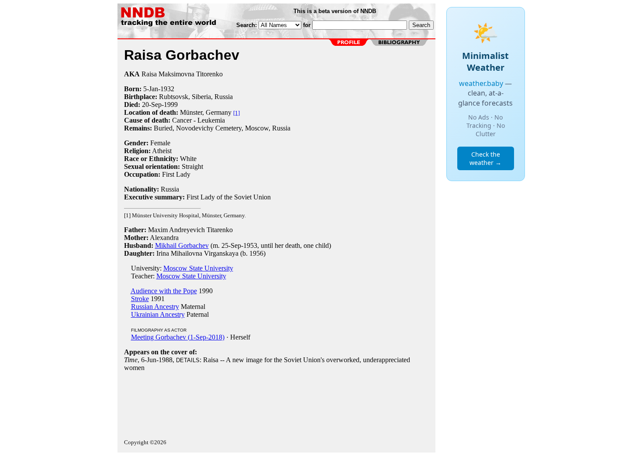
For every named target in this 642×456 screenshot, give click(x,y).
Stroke (140, 298)
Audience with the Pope (164, 291)
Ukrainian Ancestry (158, 314)
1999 (171, 104)
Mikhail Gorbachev (182, 245)
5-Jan (150, 89)
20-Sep (152, 104)
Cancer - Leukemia (198, 120)
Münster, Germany (205, 112)
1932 (167, 89)
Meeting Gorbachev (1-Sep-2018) (177, 337)
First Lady (176, 174)
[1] (236, 113)
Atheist (162, 150)
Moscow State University (198, 268)
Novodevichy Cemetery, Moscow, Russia (233, 128)
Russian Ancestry (155, 306)
